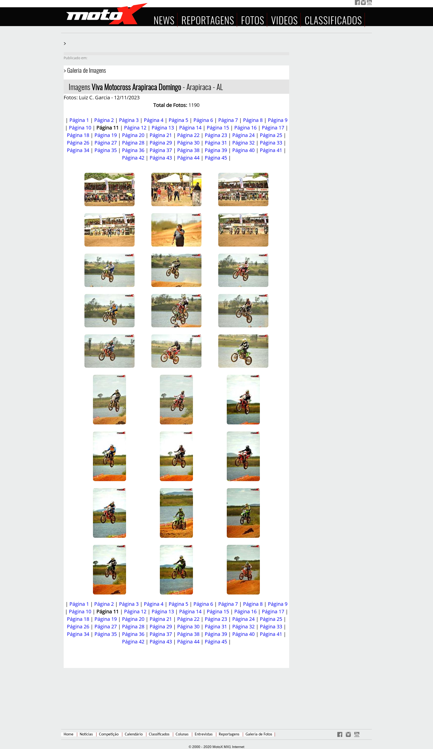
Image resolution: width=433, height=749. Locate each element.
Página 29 (161, 142)
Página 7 (228, 120)
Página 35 (105, 150)
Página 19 (105, 135)
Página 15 (218, 127)
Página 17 (273, 127)
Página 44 (188, 157)
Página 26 (78, 142)
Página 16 (245, 127)
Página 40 (243, 150)
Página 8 (253, 120)
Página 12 (135, 127)
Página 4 (153, 120)
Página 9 (277, 120)
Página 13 (163, 127)
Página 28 (133, 142)
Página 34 (78, 150)
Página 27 (105, 142)
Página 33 (271, 142)
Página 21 (161, 135)
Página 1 (79, 120)
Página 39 (216, 150)
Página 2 (104, 120)
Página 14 (190, 127)
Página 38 (188, 150)
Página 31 (216, 142)
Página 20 (133, 135)
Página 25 (271, 135)
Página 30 (188, 142)
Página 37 (161, 150)
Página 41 (271, 150)
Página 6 (203, 120)
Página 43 (161, 157)
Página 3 (129, 120)
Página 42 (133, 157)
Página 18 (78, 135)
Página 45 (216, 157)
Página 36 (133, 150)
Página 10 (80, 127)
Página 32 (243, 142)
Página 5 (178, 120)
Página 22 (188, 135)
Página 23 (216, 135)
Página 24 (243, 135)
